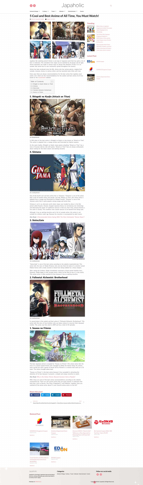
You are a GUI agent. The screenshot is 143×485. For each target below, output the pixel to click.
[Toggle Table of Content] (51, 81)
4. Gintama (35, 86)
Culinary (45, 11)
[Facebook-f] (31, 5)
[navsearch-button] (110, 5)
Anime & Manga (34, 11)
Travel (53, 11)
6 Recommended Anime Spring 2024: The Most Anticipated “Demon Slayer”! (61, 217)
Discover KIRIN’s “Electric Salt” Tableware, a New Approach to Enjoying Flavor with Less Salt (82, 433)
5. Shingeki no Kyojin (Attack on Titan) (42, 84)
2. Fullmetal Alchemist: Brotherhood (41, 90)
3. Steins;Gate (35, 88)
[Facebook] (98, 474)
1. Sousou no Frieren (37, 92)
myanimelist (42, 77)
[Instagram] (34, 5)
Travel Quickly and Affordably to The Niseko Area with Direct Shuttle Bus (39, 459)
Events (82, 11)
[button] (35, 395)
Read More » (32, 435)
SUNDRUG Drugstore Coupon (39, 431)
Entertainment (72, 11)
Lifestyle (61, 11)
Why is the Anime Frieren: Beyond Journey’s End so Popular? (56, 377)
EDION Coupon (55, 457)
